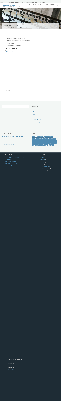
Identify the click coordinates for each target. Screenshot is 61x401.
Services (33, 128)
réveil (9, 90)
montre (48, 140)
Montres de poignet (37, 122)
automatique (35, 136)
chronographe (49, 136)
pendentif (43, 143)
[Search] (3, 106)
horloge (47, 138)
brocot (42, 136)
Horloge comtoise (5, 139)
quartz (55, 143)
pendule (49, 143)
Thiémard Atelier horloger (8, 5)
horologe (53, 138)
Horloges (34, 114)
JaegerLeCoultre (36, 140)
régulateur (35, 145)
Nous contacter (11, 369)
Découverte (34, 109)
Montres (34, 116)
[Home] (6, 27)
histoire (41, 138)
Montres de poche (37, 119)
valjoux (51, 145)
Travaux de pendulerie (6, 146)
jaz (6, 90)
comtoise (35, 138)
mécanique (54, 140)
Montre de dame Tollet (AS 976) (8, 144)
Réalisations (10, 27)
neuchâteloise (36, 143)
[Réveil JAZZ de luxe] (24, 69)
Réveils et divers (16, 27)
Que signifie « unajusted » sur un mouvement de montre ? (12, 136)
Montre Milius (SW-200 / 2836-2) (8, 141)
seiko (46, 145)
